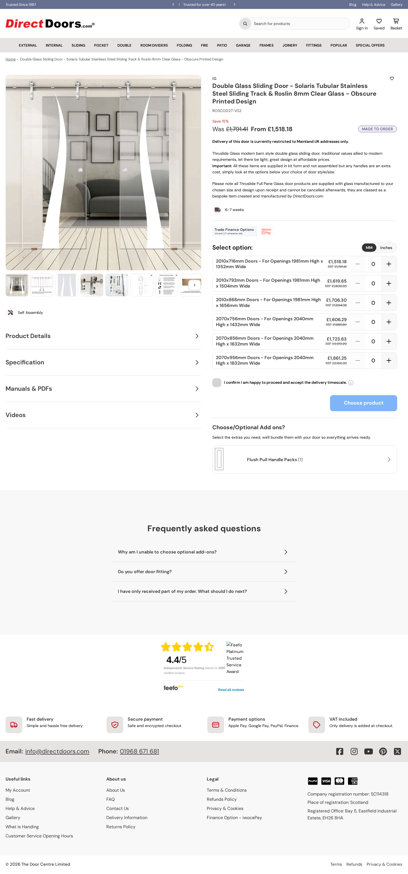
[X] (397, 751)
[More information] (350, 382)
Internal (54, 45)
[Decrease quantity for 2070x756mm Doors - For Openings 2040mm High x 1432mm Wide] (358, 322)
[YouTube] (369, 751)
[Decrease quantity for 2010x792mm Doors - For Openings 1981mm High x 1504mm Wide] (358, 283)
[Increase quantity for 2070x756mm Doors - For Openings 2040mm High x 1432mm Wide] (389, 322)
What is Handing (22, 827)
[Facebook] (340, 751)
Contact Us (117, 808)
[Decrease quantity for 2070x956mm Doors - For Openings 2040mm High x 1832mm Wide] (358, 361)
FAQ (110, 799)
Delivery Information (126, 817)
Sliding (78, 45)
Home (11, 59)
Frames (267, 45)
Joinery (290, 45)
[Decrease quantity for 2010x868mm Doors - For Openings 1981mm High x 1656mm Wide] (358, 303)
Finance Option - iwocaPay (234, 817)
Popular (339, 45)
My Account (18, 790)
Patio (222, 45)
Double (124, 45)
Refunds (354, 864)
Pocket (101, 45)
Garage (243, 45)
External (28, 45)
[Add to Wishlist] (392, 78)
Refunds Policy (222, 799)
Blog (352, 4)
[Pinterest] (383, 751)
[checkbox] (216, 382)
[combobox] (300, 23)
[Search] (245, 23)
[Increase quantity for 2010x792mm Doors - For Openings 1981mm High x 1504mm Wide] (389, 283)
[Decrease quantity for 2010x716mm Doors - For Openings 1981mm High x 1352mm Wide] (358, 264)
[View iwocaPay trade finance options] (304, 231)
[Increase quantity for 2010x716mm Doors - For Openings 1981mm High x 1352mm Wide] (389, 264)
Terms (336, 864)
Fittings (314, 45)
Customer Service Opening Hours (39, 836)
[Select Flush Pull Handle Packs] (388, 459)
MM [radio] (369, 247)
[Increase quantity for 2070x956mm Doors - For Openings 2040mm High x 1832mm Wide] (389, 361)
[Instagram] (354, 751)
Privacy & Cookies (225, 808)
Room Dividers (154, 45)
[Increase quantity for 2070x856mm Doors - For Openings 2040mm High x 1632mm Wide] (389, 341)
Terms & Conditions (227, 790)
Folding (184, 45)
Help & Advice (373, 4)
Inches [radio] (386, 247)
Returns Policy (120, 827)
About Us (115, 790)
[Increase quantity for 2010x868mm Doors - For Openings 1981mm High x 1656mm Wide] (389, 303)
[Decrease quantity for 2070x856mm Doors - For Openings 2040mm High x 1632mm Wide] (358, 341)
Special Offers (370, 45)
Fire (204, 45)
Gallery (396, 4)
